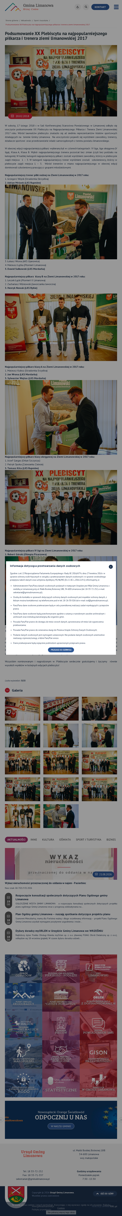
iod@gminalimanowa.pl (97, 600)
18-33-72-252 (91, 589)
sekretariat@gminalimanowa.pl (27, 592)
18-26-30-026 (69, 600)
